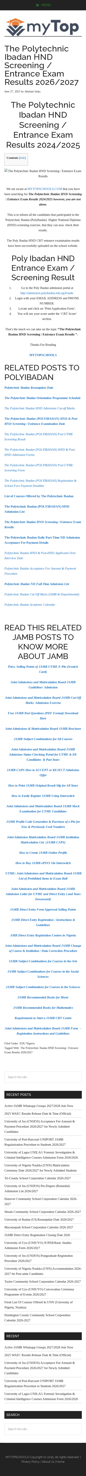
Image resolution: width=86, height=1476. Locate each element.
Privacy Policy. (31, 1461)
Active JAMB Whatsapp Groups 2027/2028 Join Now (38, 1106)
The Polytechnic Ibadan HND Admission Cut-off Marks (39, 408)
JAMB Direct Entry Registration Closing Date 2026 (37, 1235)
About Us (48, 1461)
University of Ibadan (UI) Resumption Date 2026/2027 (39, 1219)
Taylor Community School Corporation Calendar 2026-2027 (42, 1281)
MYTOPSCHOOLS (43, 27)
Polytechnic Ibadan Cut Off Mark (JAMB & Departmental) (41, 594)
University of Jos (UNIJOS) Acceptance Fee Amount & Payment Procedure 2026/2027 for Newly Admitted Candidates (39, 1126)
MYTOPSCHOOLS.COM (44, 189)
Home (60, 1461)
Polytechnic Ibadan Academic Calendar (29, 604)
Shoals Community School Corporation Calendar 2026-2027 (42, 1211)
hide (22, 157)
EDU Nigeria (27, 1043)
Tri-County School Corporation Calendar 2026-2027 (37, 1178)
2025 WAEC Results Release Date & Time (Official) (37, 1113)
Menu (46, 5)
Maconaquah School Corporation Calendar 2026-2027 (38, 1227)
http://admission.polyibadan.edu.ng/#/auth (46, 293)
